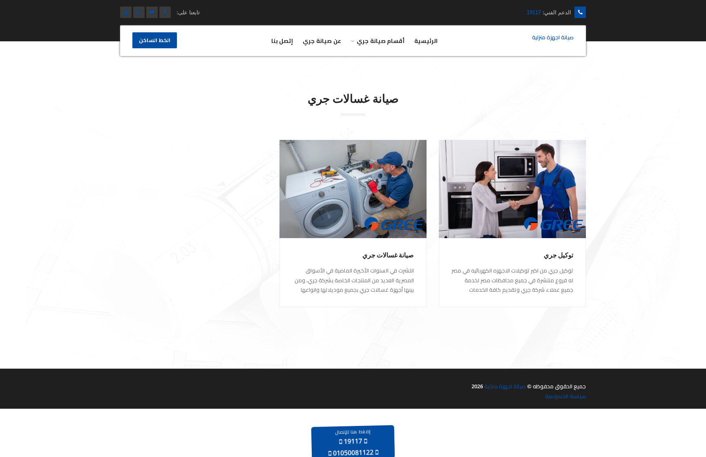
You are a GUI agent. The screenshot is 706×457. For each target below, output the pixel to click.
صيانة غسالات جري (388, 255)
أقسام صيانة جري (381, 41)
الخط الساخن (154, 40)
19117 (534, 12)
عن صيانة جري (322, 41)
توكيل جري (558, 255)
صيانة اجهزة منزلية (505, 386)
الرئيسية (426, 41)
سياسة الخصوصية (565, 396)
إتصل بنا (282, 41)
